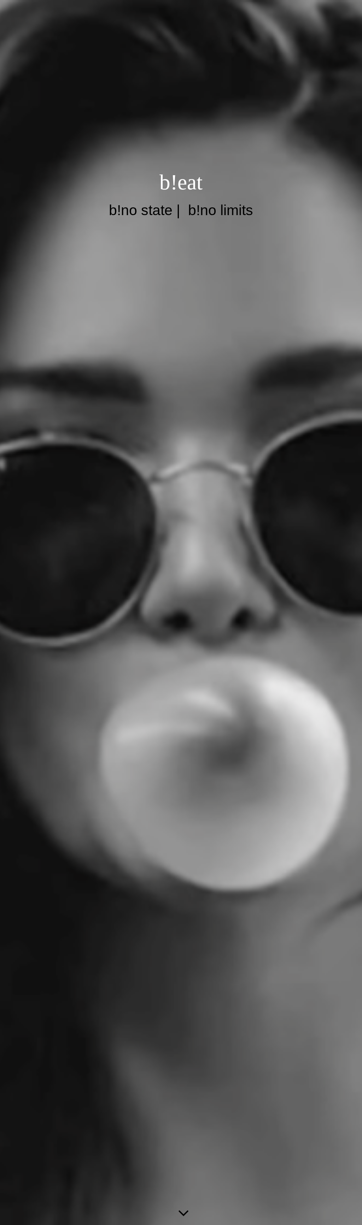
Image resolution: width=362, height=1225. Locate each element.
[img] (181, 612)
